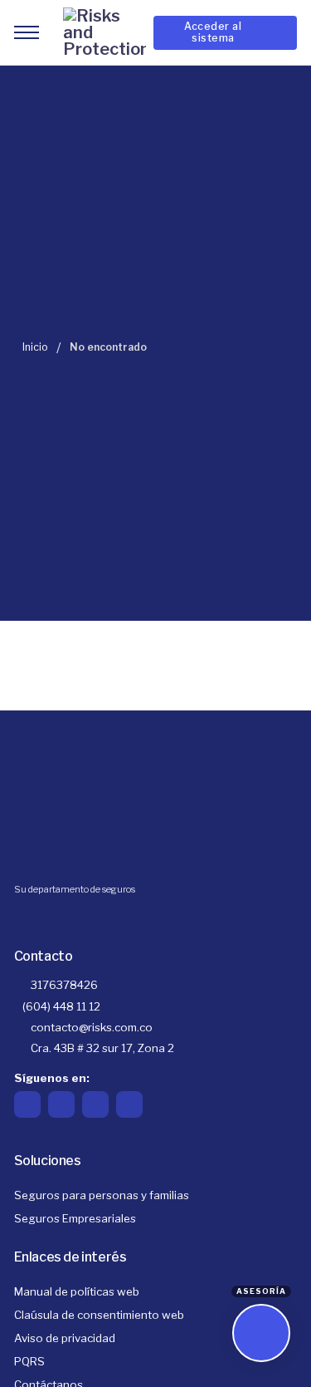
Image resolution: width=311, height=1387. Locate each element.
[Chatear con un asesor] (261, 1333)
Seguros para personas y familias (101, 1195)
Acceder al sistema (212, 32)
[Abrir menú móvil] (26, 32)
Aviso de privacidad (64, 1338)
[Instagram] (61, 1104)
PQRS (29, 1361)
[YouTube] (129, 1104)
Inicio (35, 347)
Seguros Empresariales (75, 1218)
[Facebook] (27, 1104)
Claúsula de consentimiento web (99, 1314)
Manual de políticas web (76, 1291)
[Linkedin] (95, 1104)
